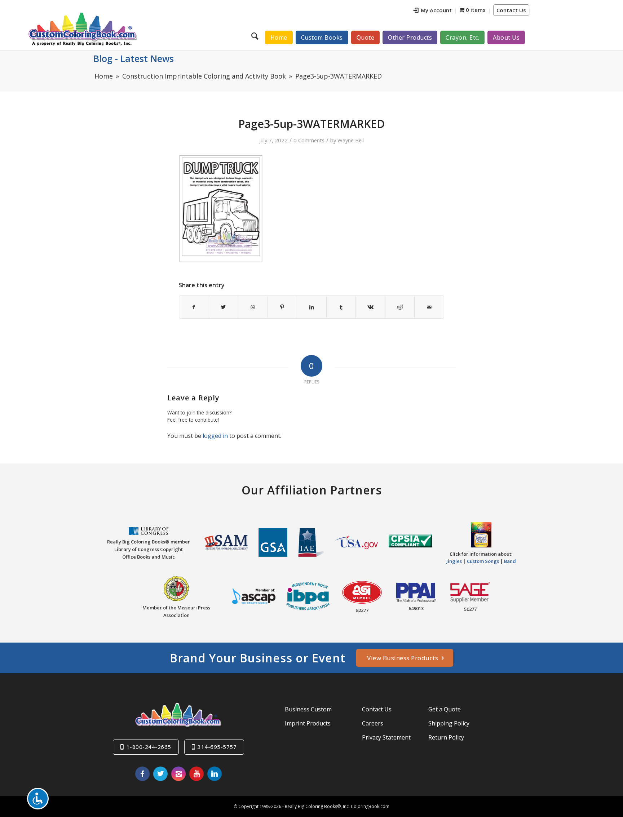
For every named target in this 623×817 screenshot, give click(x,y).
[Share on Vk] (370, 307)
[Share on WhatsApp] (253, 307)
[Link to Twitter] (160, 774)
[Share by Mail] (429, 307)
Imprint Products (308, 723)
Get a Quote (444, 709)
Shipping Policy (448, 723)
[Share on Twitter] (223, 307)
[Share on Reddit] (400, 307)
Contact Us (511, 10)
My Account (436, 10)
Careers (372, 723)
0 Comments (308, 140)
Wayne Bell (350, 140)
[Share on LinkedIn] (311, 307)
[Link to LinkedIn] (214, 774)
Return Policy (446, 737)
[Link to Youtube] (196, 774)
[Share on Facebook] (194, 307)
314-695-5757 (217, 746)
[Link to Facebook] (142, 774)
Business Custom (308, 709)
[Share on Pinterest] (282, 307)
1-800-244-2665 (149, 746)
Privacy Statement (386, 737)
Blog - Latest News (133, 58)
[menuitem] (433, 11)
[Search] (255, 35)
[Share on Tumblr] (341, 307)
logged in (215, 436)
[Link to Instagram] (178, 774)
